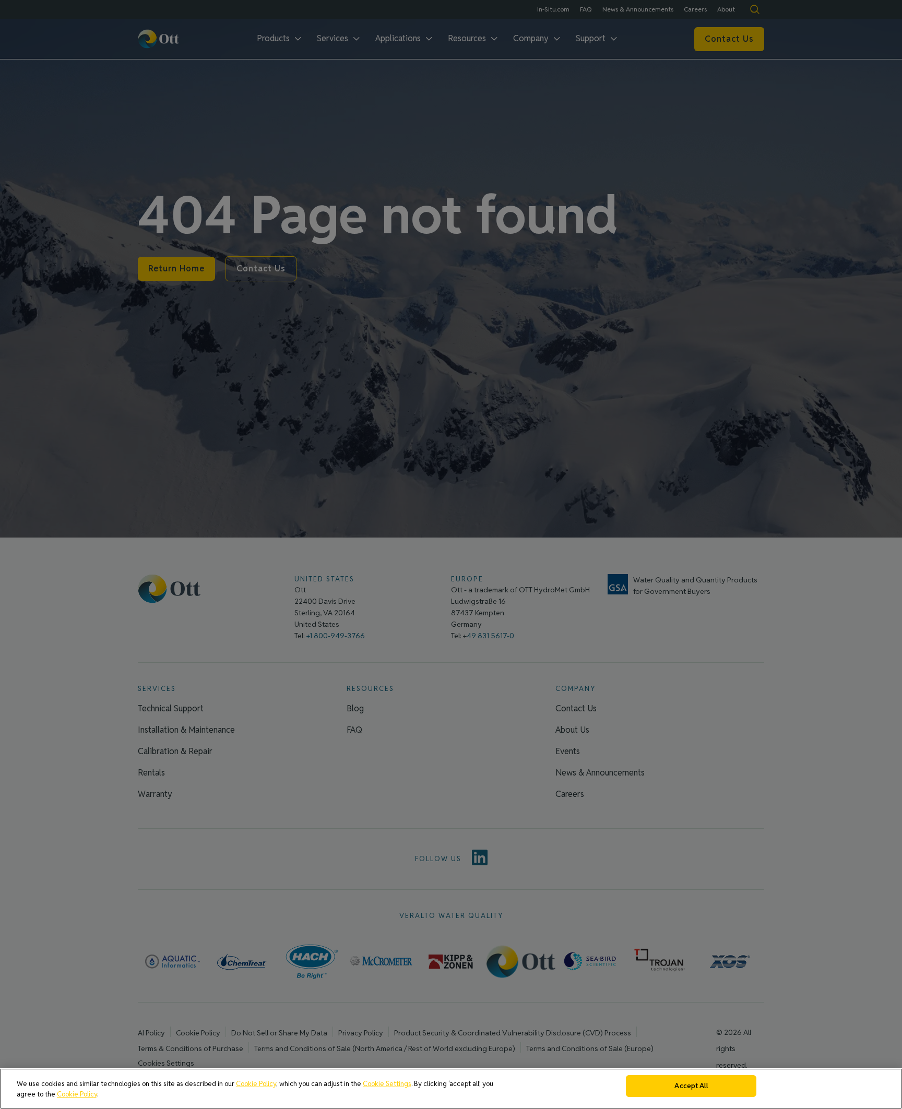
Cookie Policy (256, 1083)
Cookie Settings (387, 1083)
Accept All (690, 1085)
